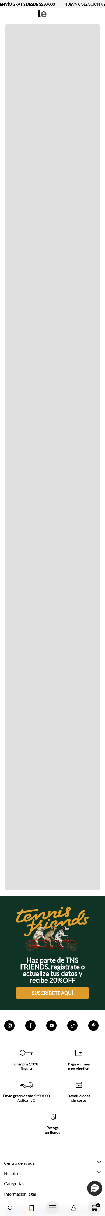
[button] (10, 1208)
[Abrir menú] (52, 1208)
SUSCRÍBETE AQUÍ (52, 993)
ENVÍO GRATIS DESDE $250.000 (27, 4)
